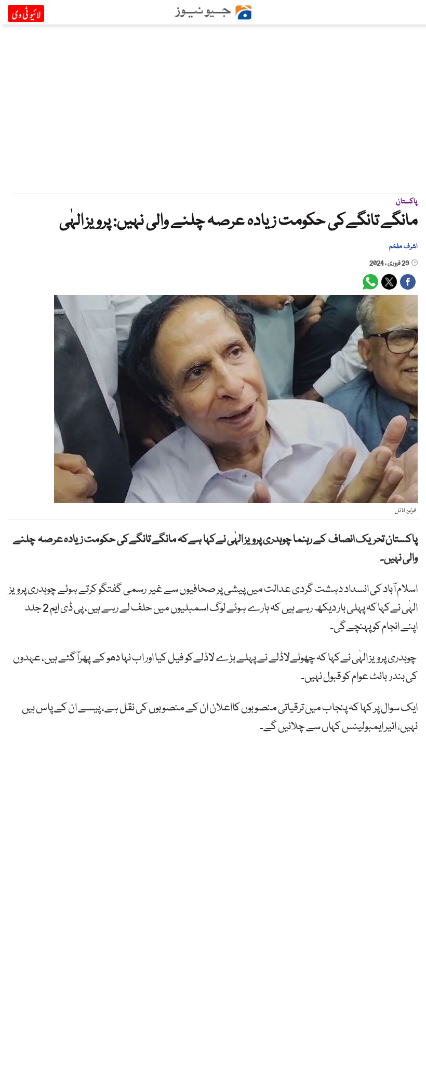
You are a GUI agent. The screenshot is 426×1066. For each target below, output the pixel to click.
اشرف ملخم (403, 246)
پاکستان (407, 201)
